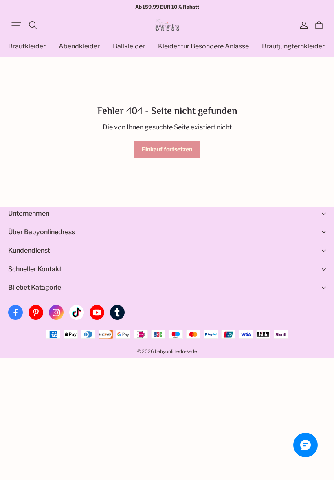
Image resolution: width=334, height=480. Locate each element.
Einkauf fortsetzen (167, 149)
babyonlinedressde (176, 351)
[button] (16, 25)
